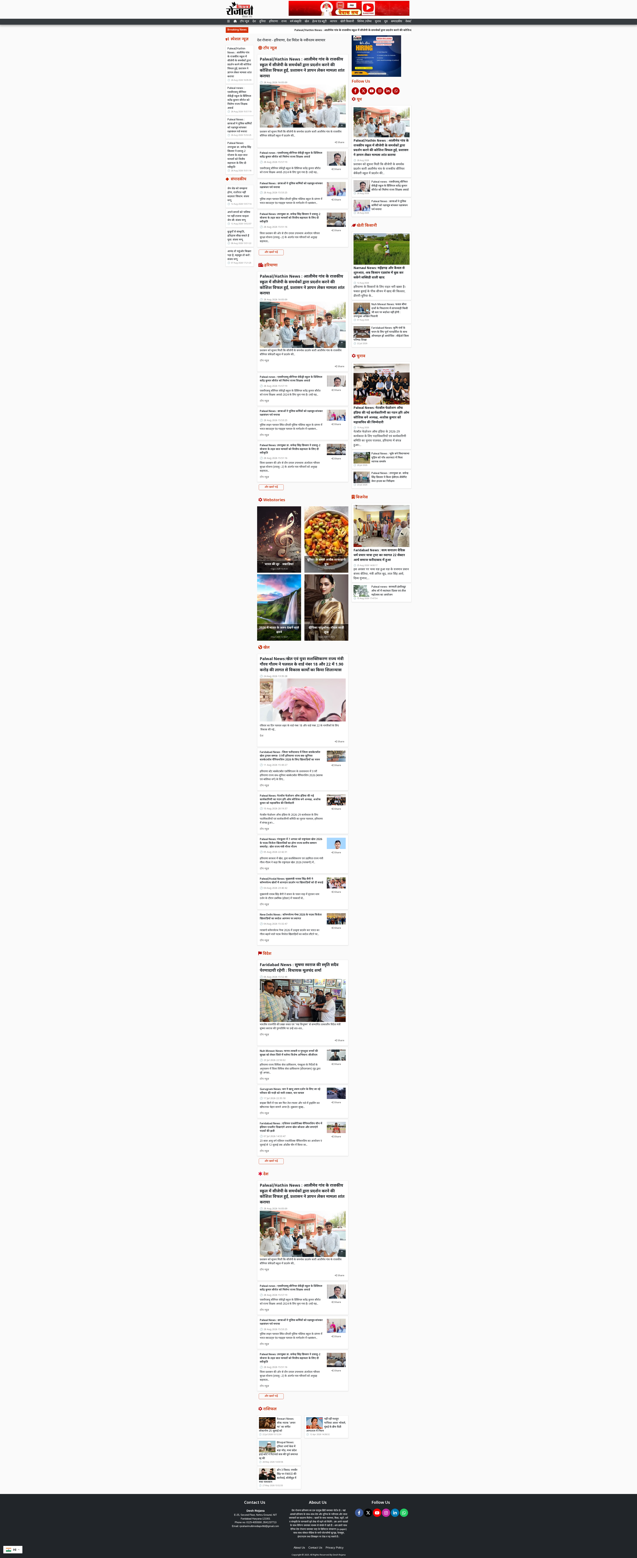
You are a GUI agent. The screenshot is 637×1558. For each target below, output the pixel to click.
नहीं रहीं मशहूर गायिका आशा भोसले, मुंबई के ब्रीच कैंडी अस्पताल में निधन (326, 1425)
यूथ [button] (386, 21)
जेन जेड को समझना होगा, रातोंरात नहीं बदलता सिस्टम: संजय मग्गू (238, 194)
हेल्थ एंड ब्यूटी (319, 21)
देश (254, 21)
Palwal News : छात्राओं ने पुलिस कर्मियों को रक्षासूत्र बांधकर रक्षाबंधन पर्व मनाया (239, 126)
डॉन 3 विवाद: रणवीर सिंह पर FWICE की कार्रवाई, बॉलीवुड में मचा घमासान (278, 1476)
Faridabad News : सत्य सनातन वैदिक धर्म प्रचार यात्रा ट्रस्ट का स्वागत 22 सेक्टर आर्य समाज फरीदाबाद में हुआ (379, 555)
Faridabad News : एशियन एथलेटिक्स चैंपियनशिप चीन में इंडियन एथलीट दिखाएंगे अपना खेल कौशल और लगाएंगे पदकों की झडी (291, 1127)
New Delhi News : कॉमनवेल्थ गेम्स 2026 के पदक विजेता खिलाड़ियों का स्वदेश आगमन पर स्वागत (291, 916)
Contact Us (315, 1547)
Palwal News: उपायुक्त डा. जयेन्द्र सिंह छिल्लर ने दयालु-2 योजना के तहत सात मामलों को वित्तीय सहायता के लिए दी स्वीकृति (239, 155)
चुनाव (378, 21)
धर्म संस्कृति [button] (295, 21)
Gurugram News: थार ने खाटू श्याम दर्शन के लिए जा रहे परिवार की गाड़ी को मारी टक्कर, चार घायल (290, 1091)
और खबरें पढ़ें (271, 252)
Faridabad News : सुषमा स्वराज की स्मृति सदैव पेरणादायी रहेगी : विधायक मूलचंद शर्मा (299, 967)
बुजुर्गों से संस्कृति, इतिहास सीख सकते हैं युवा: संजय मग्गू (238, 235)
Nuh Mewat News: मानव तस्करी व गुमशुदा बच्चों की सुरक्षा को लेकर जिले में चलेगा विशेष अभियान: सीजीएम (289, 1053)
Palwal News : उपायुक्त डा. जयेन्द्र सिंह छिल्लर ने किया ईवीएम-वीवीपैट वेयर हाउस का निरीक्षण (389, 477)
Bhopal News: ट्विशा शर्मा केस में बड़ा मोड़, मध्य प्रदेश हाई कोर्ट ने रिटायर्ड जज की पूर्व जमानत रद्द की (278, 1450)
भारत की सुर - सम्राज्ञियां (279, 564)
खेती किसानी (347, 21)
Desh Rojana (339, 1555)
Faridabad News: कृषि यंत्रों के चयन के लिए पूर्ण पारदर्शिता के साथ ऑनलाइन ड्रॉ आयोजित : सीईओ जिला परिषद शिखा (381, 334)
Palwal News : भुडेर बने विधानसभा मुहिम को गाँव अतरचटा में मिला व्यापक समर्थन (390, 458)
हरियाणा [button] (273, 21)
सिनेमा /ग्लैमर (364, 21)
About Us (299, 1547)
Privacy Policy (335, 1547)
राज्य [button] (284, 21)
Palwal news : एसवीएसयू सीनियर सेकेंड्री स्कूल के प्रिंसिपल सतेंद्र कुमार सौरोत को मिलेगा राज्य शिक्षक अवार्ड (386, 30)
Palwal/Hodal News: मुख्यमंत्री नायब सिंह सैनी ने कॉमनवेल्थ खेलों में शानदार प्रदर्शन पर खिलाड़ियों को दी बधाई (291, 880)
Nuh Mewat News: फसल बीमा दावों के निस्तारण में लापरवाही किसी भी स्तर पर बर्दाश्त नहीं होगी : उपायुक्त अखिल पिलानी (381, 310)
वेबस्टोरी (409, 21)
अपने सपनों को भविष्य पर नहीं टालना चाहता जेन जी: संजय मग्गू (238, 216)
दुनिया (262, 21)
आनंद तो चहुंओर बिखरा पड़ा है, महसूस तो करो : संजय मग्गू (239, 255)
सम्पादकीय (396, 21)
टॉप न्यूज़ (244, 21)
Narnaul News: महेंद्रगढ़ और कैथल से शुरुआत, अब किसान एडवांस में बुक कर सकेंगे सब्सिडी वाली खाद (379, 273)
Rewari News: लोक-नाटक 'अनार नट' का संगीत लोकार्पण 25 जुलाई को (277, 1425)
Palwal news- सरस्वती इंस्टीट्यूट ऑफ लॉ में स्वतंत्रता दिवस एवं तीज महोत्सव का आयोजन (388, 591)
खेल (307, 21)
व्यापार (333, 21)
